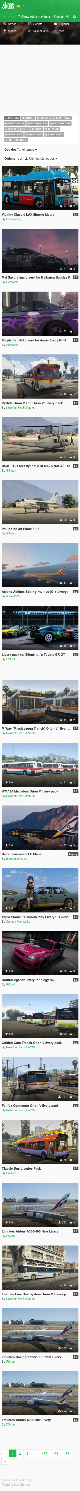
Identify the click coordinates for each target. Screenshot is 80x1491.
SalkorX (11, 1173)
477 (44, 1453)
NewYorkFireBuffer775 (20, 407)
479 (66, 1453)
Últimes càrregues (30, 158)
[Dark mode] (68, 16)
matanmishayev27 (18, 858)
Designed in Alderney (17, 1480)
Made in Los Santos (16, 1484)
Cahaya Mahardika (18, 921)
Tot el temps (19, 149)
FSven (10, 1236)
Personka (12, 282)
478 (55, 1453)
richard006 (13, 596)
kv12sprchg (13, 219)
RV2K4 (10, 659)
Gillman (11, 470)
